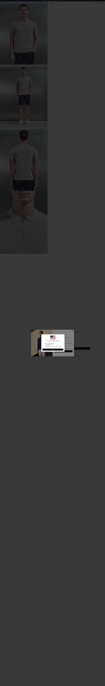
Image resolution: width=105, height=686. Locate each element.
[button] (62, 349)
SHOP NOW (53, 349)
